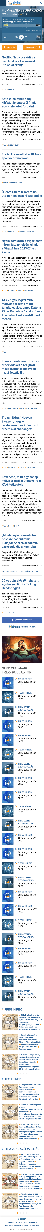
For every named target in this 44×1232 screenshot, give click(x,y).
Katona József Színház (29, 571)
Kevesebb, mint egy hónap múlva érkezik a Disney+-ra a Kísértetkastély (21, 480)
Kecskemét (12, 468)
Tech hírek (13, 1079)
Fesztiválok (13, 408)
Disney (16, 526)
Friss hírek (13, 1009)
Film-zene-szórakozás (22, 1149)
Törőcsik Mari (31, 408)
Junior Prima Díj (32, 468)
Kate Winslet (13, 145)
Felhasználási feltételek (14, 1226)
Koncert (11, 613)
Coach (21, 468)
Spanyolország (16, 183)
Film (4, 89)
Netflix (11, 89)
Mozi (22, 408)
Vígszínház (28, 291)
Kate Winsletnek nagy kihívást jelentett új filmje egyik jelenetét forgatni (19, 102)
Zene (4, 613)
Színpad (6, 571)
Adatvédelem (33, 1223)
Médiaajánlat (22, 1223)
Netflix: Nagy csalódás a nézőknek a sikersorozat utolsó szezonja (18, 61)
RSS (33, 1226)
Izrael (19, 291)
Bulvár (5, 183)
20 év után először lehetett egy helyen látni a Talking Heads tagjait (20, 584)
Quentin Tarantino (26, 231)
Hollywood (12, 231)
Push (38, 1226)
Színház (11, 291)
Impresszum (12, 1223)
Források (27, 1226)
